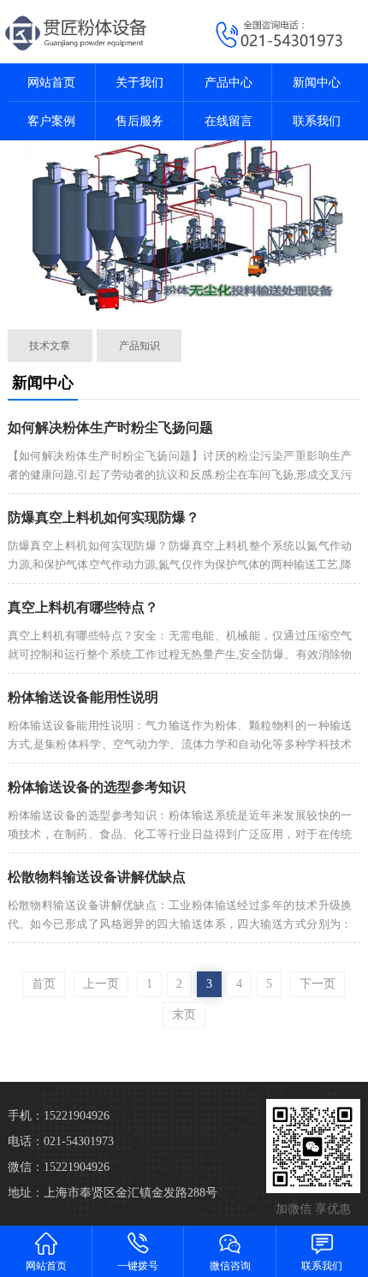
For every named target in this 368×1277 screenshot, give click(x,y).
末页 (184, 1014)
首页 (44, 983)
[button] (173, 297)
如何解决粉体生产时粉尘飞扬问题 (110, 427)
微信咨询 (230, 1266)
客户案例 (51, 121)
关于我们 (139, 82)
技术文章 (49, 346)
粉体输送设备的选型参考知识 (97, 787)
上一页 (101, 983)
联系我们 (317, 121)
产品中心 (228, 82)
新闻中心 (317, 82)
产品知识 (139, 346)
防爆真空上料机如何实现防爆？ (103, 517)
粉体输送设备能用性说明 (83, 697)
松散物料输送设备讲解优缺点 (97, 877)
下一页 (317, 983)
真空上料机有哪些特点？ (83, 607)
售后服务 (139, 121)
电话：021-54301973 (61, 1141)
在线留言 (228, 121)
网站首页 (51, 82)
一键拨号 (137, 1266)
